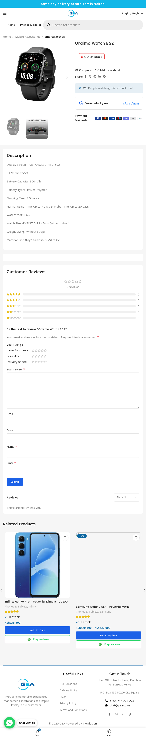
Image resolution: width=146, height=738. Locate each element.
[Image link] (26, 684)
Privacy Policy (68, 703)
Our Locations (68, 684)
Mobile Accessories (27, 36)
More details (131, 103)
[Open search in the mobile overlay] (93, 25)
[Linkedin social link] (99, 76)
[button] (37, 630)
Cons (10, 430)
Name (12, 446)
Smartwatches (55, 36)
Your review (16, 369)
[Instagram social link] (116, 714)
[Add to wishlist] (65, 537)
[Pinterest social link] (94, 76)
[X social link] (89, 76)
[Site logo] (73, 13)
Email (11, 463)
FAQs (63, 697)
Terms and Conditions (73, 710)
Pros (10, 414)
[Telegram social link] (104, 76)
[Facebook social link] (85, 76)
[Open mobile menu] (5, 13)
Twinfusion (90, 723)
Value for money (18, 350)
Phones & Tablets (16, 606)
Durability (13, 356)
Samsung (105, 611)
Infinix (32, 606)
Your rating (14, 344)
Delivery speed (17, 362)
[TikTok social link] (130, 714)
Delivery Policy (68, 690)
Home (7, 36)
